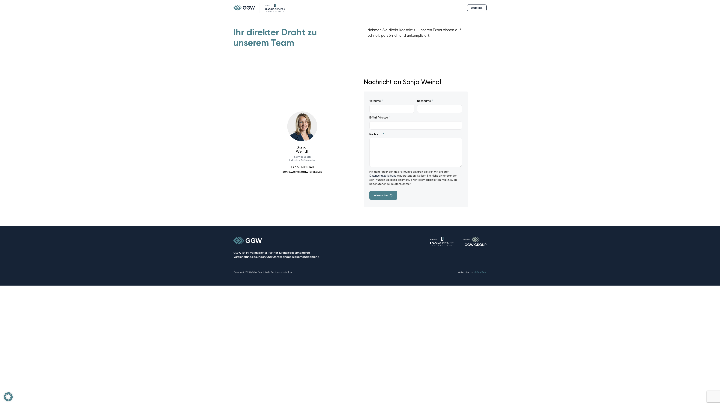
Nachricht (375, 134)
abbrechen (476, 7)
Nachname (424, 101)
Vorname (375, 101)
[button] (8, 396)
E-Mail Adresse (379, 117)
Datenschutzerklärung (382, 175)
